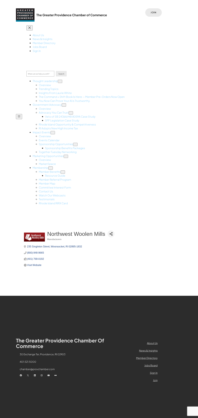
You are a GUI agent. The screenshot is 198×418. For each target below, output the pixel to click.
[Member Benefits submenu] (63, 172)
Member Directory (147, 358)
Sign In (154, 372)
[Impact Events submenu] (53, 132)
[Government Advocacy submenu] (64, 105)
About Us (152, 343)
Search (61, 74)
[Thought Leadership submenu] (60, 81)
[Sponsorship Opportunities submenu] (75, 144)
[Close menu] (29, 27)
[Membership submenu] (50, 168)
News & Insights (148, 350)
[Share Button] (111, 233)
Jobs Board (151, 365)
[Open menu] (19, 116)
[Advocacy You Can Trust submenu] (71, 113)
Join (153, 12)
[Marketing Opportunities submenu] (66, 156)
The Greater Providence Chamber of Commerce (71, 15)
